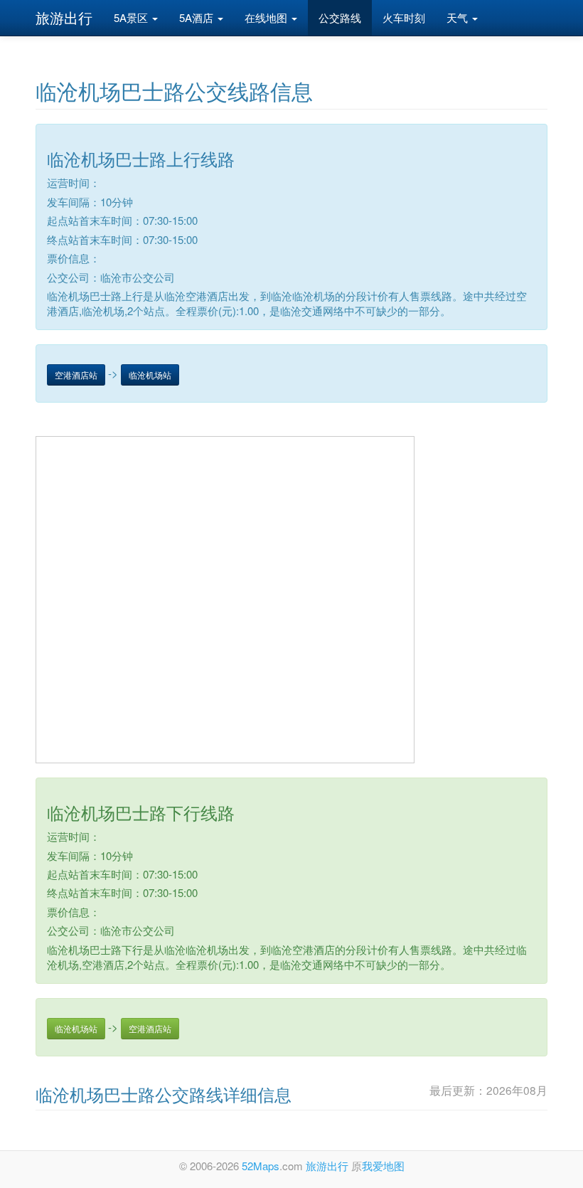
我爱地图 (383, 1165)
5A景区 (132, 17)
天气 (458, 17)
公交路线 (340, 17)
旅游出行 (64, 17)
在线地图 (267, 17)
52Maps (260, 1165)
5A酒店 (197, 17)
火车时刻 (404, 17)
